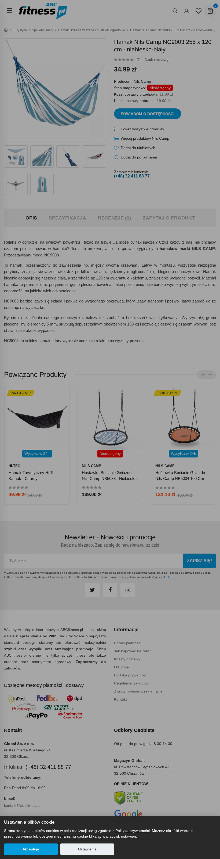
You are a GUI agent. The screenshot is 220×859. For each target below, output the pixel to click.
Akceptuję (31, 849)
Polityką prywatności (132, 830)
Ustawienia (87, 849)
